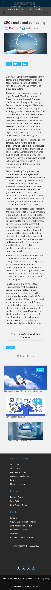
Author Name (32, 28)
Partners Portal (16, 497)
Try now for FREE (25, 336)
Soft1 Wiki (14, 501)
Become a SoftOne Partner (21, 537)
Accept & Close (36, 9)
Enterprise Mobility (18, 472)
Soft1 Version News (18, 505)
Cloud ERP (14, 464)
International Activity (18, 529)
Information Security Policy (38, 578)
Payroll (13, 480)
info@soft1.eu (33, 546)
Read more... (21, 9)
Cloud (39, 370)
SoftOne (13, 518)
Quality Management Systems (23, 522)
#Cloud (10, 347)
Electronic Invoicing (18, 484)
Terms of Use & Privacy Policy (13, 578)
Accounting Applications (20, 476)
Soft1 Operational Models (21, 526)
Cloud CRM (15, 468)
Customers (14, 533)
